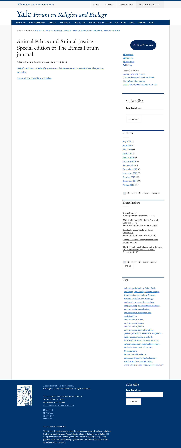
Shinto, (146, 358)
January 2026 (129, 165)
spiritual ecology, (131, 361)
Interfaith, (148, 337)
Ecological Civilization (100, 22)
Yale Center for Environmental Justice (140, 84)
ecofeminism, (130, 302)
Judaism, (155, 340)
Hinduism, (146, 333)
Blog (151, 22)
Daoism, (151, 295)
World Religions (37, 22)
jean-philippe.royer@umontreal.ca (34, 78)
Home (20, 30)
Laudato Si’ (65, 22)
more (128, 266)
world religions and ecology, (136, 365)
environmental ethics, (134, 319)
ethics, (151, 330)
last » (156, 193)
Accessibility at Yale (52, 386)
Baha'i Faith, (150, 288)
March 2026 (128, 157)
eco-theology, (147, 298)
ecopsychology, (131, 305)
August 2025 (128, 185)
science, (142, 354)
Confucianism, (130, 295)
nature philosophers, (151, 344)
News (132, 22)
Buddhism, (128, 291)
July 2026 (127, 141)
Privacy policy (68, 386)
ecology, (150, 302)
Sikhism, (152, 358)
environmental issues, (134, 323)
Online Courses (130, 213)
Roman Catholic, (131, 354)
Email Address (133, 108)
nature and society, (132, 344)
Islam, (139, 340)
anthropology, (138, 288)
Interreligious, (130, 340)
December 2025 (130, 169)
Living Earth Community (134, 81)
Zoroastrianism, (156, 365)
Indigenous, (157, 333)
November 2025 (130, 173)
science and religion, (133, 358)
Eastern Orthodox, (132, 298)
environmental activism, (149, 305)
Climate (52, 22)
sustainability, (146, 361)
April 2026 (127, 153)
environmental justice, (134, 326)
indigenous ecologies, (133, 337)
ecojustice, (141, 302)
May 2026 (127, 149)
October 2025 (129, 177)
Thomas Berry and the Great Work (138, 77)
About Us (20, 22)
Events (142, 22)
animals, (128, 288)
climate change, (152, 291)
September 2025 (130, 181)
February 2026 (129, 161)
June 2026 (127, 145)
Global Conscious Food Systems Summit (140, 240)
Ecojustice (80, 22)
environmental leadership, (135, 330)
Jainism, (146, 340)
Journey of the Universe (134, 74)
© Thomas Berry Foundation (58, 405)
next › (148, 193)
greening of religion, (133, 333)
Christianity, (139, 291)
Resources (120, 22)
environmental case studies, (136, 309)
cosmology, (142, 295)
